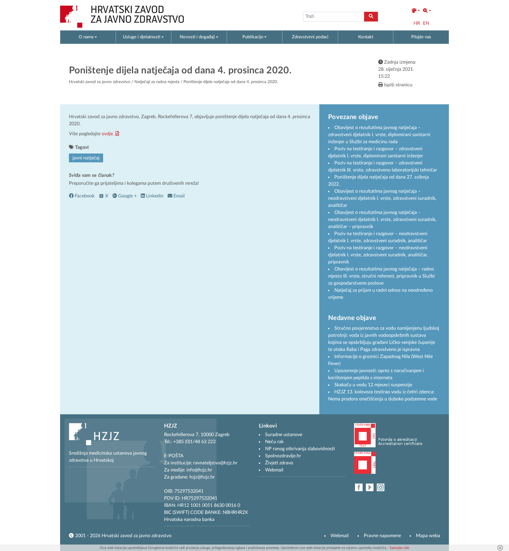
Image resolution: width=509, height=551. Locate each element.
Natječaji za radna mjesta (156, 82)
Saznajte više (399, 548)
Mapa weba (428, 535)
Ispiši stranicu (397, 85)
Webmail (339, 535)
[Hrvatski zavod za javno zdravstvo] (122, 17)
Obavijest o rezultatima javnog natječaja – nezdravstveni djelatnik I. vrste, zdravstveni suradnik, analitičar (382, 198)
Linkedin (154, 196)
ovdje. (108, 133)
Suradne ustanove (283, 434)
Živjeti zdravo (279, 463)
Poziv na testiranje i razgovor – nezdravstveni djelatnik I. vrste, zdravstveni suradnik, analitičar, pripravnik (378, 254)
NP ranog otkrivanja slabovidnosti (300, 448)
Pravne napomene (382, 535)
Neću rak (274, 441)
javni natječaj (86, 158)
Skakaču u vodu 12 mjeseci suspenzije (373, 384)
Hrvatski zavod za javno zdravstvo (99, 82)
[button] (416, 11)
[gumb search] (371, 17)
